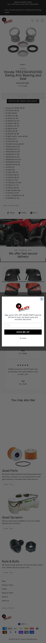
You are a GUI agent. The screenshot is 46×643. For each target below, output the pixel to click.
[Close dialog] (41, 299)
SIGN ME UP (23, 332)
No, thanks (23, 338)
